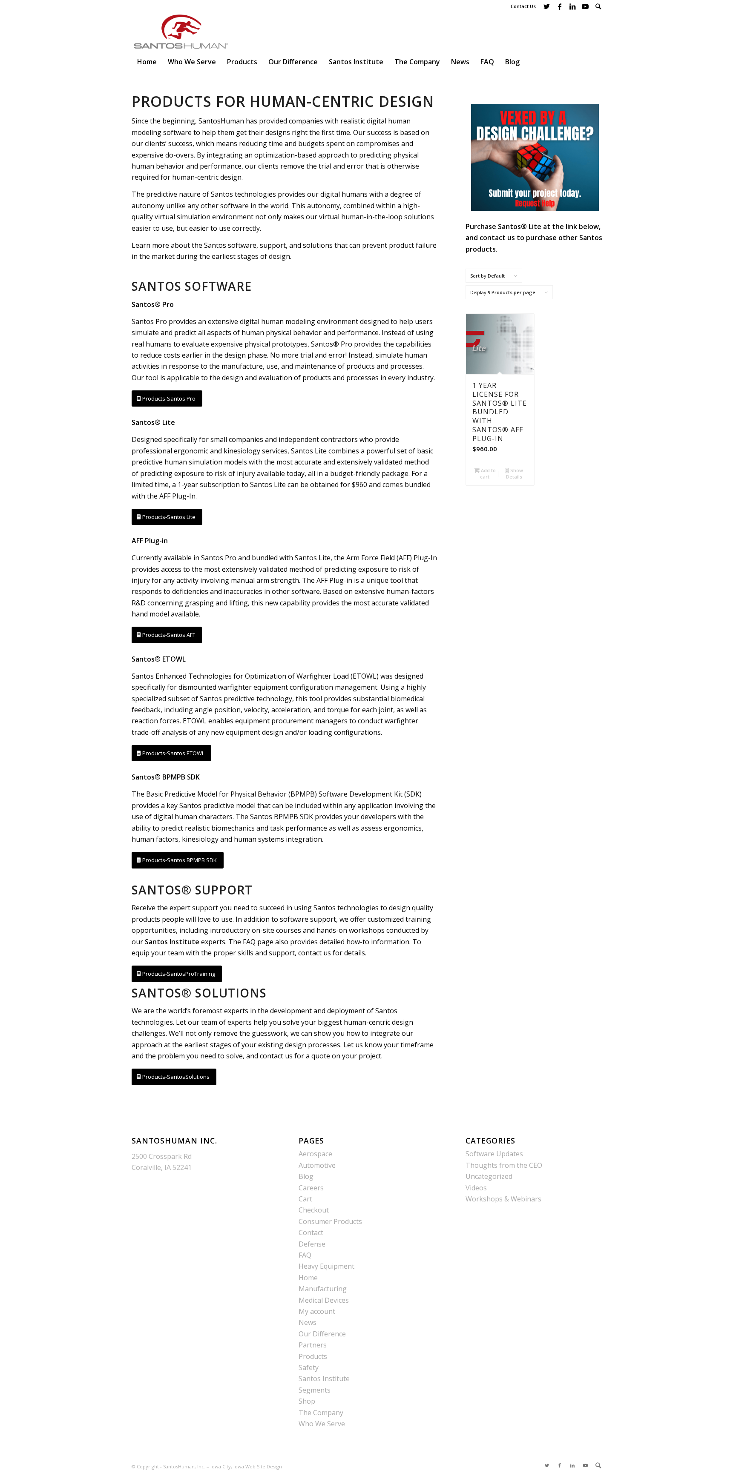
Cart (305, 1199)
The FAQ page (250, 941)
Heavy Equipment (326, 1266)
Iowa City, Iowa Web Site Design (246, 1466)
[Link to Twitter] (546, 6)
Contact (311, 1232)
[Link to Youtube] (585, 6)
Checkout (314, 1210)
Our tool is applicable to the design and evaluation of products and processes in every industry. (283, 377)
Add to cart (488, 473)
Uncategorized (489, 1176)
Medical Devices (324, 1300)
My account (317, 1311)
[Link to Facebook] (559, 6)
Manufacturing (323, 1288)
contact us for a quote (295, 1056)
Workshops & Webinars (503, 1199)
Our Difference (322, 1334)
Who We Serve (322, 1423)
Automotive (317, 1165)
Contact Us (523, 6)
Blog (306, 1176)
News (307, 1322)
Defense (312, 1244)
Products (313, 1356)
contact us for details (331, 952)
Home (308, 1277)
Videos (476, 1187)
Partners (313, 1345)
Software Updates (494, 1153)
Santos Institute (324, 1378)
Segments (315, 1390)
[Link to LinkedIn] (572, 6)
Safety (309, 1367)
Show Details (514, 473)
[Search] (598, 6)
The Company (321, 1412)
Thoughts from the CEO (504, 1165)
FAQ (305, 1255)
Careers (311, 1187)
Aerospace (315, 1153)
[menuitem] (598, 6)
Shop (307, 1401)
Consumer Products (330, 1221)
